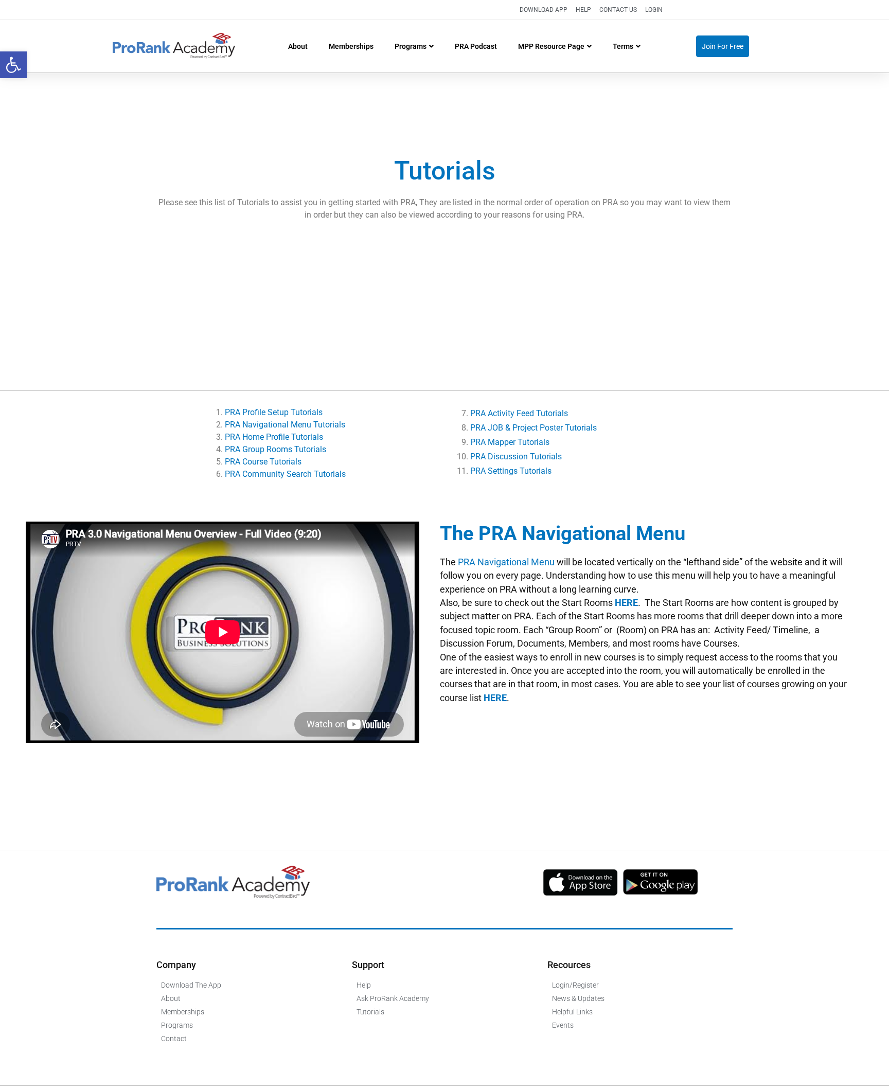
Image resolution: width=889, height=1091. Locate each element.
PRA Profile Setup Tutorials (274, 412)
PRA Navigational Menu (506, 562)
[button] (13, 64)
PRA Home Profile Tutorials (274, 437)
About (298, 46)
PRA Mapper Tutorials (509, 442)
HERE (626, 603)
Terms (623, 46)
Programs (410, 46)
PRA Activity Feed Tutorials (519, 413)
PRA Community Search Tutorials (285, 474)
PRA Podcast (476, 46)
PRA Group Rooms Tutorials (275, 449)
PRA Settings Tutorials (511, 471)
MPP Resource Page (551, 46)
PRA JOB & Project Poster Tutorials (533, 428)
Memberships (351, 46)
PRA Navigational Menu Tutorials (286, 425)
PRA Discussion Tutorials (516, 456)
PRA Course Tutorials (263, 462)
